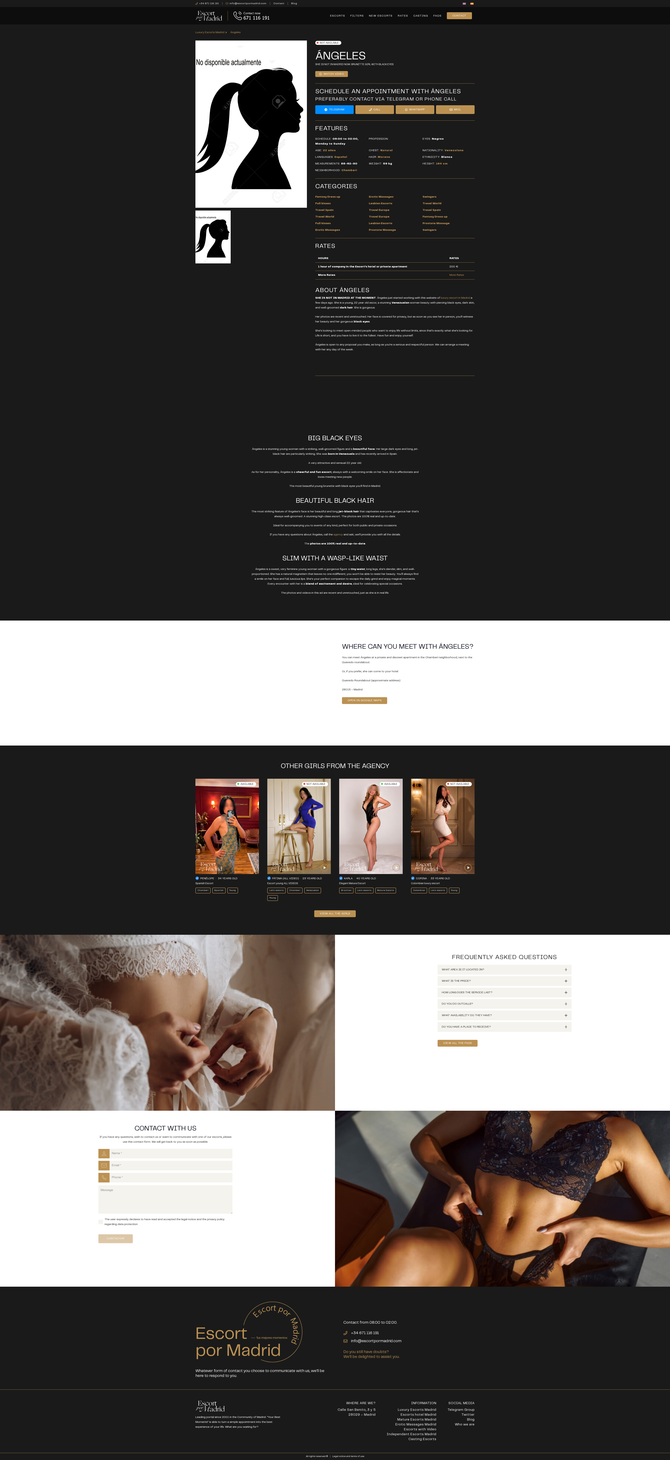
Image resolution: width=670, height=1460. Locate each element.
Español (340, 157)
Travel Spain (324, 210)
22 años (329, 150)
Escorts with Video (420, 1429)
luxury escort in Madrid (455, 298)
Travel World (432, 203)
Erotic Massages (381, 197)
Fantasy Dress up (327, 197)
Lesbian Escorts (380, 203)
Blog (471, 1419)
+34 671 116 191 (365, 1333)
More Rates (456, 275)
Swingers (429, 197)
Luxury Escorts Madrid (417, 1409)
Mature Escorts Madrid (416, 1419)
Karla (348, 878)
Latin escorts (276, 890)
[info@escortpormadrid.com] (347, 1341)
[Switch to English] (465, 4)
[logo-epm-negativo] (208, 16)
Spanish (219, 890)
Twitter (468, 1414)
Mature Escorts (385, 890)
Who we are (465, 1424)
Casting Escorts (422, 1439)
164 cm (442, 163)
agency (338, 534)
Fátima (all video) (285, 878)
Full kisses (323, 203)
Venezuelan (312, 890)
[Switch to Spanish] (472, 4)
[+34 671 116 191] (347, 1333)
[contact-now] (251, 16)
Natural (386, 150)
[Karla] (371, 826)
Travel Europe (379, 210)
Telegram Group (461, 1409)
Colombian (419, 890)
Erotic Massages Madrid (415, 1424)
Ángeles (235, 32)
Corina (421, 878)
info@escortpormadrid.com (376, 1341)
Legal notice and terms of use (348, 1456)
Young (232, 890)
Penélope (207, 878)
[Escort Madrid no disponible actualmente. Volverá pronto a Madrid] (213, 237)
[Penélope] (227, 826)
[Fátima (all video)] (299, 826)
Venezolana (454, 150)
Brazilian (346, 890)
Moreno (384, 157)
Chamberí (349, 170)
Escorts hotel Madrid (418, 1414)
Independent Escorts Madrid (411, 1434)
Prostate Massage (436, 223)
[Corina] (443, 826)
